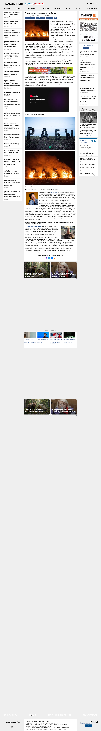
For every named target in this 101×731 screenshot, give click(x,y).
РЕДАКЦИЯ (32, 715)
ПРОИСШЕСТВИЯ (92, 8)
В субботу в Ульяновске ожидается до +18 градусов (87, 158)
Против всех (49, 17)
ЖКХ (55, 17)
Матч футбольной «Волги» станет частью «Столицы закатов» (11, 152)
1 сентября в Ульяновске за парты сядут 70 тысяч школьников (87, 147)
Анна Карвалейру (40, 17)
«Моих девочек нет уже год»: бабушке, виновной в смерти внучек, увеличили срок (88, 52)
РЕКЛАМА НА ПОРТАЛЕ (90, 715)
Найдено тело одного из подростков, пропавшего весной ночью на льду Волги (88, 88)
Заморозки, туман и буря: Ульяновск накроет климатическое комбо (11, 72)
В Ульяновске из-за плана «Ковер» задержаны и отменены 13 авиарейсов (11, 55)
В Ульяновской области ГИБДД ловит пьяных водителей (11, 23)
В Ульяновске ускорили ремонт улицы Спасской (87, 174)
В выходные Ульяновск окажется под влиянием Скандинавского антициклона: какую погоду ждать (12, 103)
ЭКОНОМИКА (32, 8)
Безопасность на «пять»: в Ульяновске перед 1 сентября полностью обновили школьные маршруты (11, 44)
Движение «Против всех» (33, 226)
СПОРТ (68, 8)
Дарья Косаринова (30, 17)
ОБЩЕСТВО (45, 8)
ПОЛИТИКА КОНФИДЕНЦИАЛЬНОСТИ (59, 715)
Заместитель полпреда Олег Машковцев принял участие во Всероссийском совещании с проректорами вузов (12, 194)
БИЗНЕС (78, 8)
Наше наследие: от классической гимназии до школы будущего (87, 153)
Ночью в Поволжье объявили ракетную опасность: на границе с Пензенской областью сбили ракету (12, 83)
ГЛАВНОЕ (7, 8)
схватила (54, 192)
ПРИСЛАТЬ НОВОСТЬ (10, 715)
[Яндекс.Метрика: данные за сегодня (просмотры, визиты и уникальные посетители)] (85, 723)
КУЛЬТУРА (57, 8)
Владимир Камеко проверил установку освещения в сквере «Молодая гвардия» (12, 136)
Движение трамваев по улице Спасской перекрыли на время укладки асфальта (12, 64)
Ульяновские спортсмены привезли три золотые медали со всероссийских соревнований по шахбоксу (88, 167)
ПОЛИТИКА (19, 8)
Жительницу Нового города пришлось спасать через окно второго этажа (12, 14)
